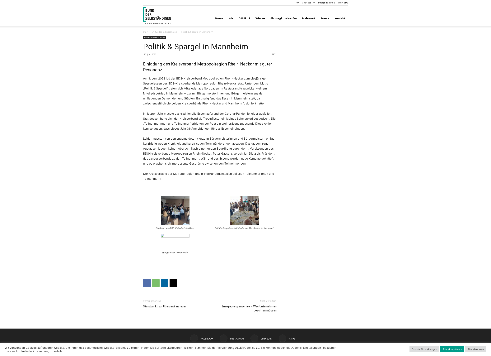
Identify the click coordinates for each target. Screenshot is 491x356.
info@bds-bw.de (326, 2)
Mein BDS (343, 2)
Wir (231, 18)
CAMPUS (244, 18)
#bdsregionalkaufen (283, 18)
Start (145, 31)
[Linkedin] (164, 283)
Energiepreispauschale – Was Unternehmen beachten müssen (249, 308)
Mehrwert (308, 18)
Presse (324, 18)
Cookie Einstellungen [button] (424, 349)
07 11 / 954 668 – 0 (306, 2)
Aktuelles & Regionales (164, 31)
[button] (146, 2)
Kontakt (339, 18)
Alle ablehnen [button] (476, 349)
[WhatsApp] (156, 283)
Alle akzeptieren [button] (452, 349)
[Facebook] (147, 283)
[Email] (173, 283)
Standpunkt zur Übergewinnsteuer (164, 306)
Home (219, 18)
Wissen (260, 18)
